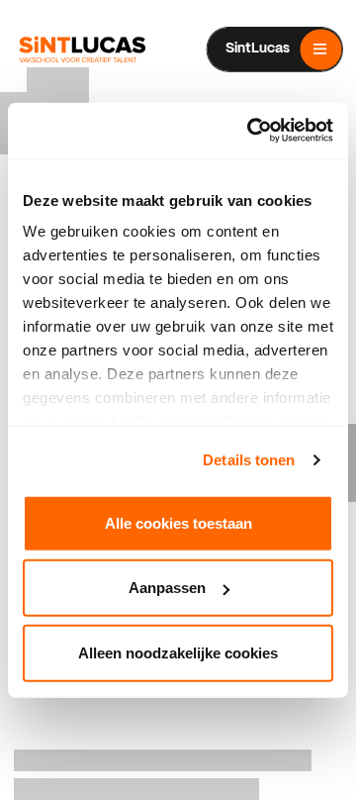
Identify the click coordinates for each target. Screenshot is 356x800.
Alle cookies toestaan (178, 522)
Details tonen (249, 459)
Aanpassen (167, 587)
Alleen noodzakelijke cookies (178, 652)
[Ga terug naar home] (82, 49)
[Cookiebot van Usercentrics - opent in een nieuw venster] (251, 131)
